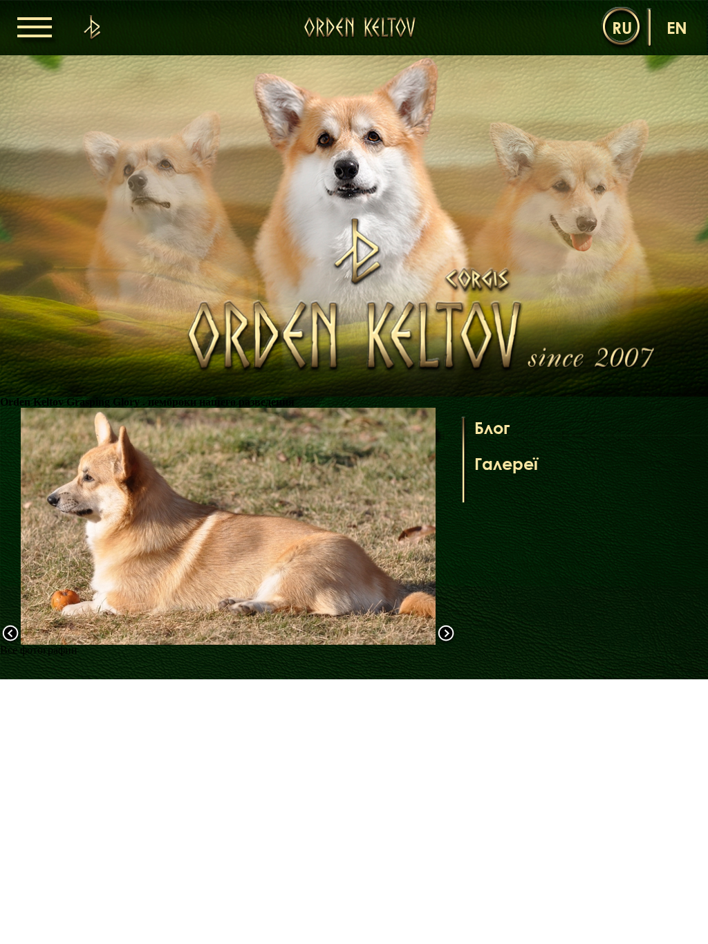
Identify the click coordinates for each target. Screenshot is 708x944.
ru (622, 27)
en (677, 27)
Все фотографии (38, 650)
